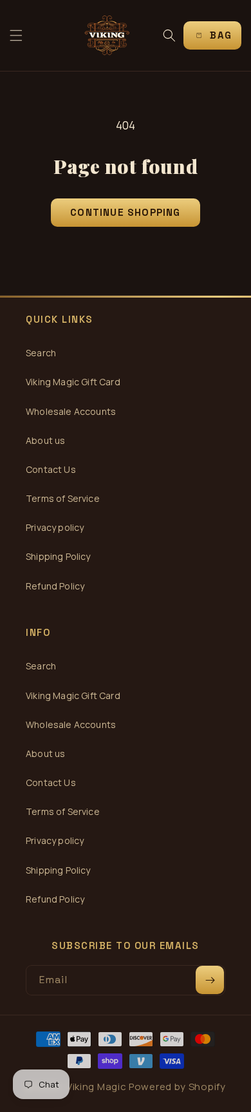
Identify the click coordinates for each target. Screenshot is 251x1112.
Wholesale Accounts (71, 411)
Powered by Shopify (177, 1086)
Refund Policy (55, 586)
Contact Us (51, 469)
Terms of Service (63, 498)
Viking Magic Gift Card (73, 382)
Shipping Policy (58, 556)
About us (45, 440)
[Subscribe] (210, 980)
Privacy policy (55, 527)
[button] (16, 35)
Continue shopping (125, 212)
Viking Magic (96, 1086)
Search (41, 353)
